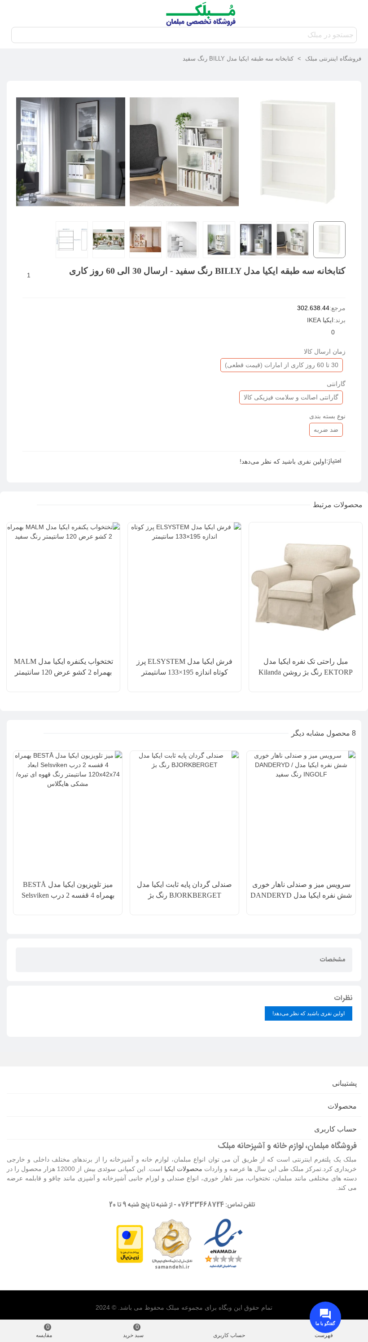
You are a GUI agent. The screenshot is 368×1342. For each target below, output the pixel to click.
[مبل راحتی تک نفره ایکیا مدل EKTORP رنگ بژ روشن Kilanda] (305, 587)
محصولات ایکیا (183, 1168)
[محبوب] (15, 13)
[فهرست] (352, 13)
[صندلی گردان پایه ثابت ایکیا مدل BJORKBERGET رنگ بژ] (184, 813)
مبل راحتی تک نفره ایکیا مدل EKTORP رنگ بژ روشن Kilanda (305, 667)
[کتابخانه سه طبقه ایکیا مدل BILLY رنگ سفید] (297, 209)
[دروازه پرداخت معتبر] (129, 1243)
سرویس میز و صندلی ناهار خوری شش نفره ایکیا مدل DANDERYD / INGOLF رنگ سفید (301, 895)
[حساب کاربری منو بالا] (32, 13)
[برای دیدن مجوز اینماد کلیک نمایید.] (223, 1243)
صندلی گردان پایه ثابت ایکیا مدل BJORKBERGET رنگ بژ (184, 890)
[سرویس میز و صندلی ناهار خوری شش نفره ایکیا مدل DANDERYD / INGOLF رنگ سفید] (301, 813)
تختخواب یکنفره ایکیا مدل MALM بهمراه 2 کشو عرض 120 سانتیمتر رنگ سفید (63, 672)
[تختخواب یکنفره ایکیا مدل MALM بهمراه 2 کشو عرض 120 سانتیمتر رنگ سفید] (63, 587)
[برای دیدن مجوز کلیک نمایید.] (172, 1243)
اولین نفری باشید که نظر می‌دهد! (283, 461)
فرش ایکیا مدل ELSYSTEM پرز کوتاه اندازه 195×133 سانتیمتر (184, 667)
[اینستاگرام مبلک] (49, 13)
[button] (27, 505)
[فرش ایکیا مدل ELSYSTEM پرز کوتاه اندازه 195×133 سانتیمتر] (184, 587)
